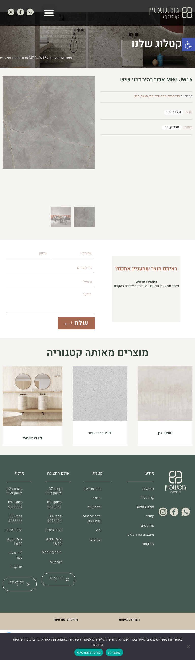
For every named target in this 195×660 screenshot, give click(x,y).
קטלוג (150, 516)
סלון (136, 96)
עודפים (95, 539)
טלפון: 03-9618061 (54, 505)
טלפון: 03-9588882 (15, 505)
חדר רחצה (173, 96)
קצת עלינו (147, 497)
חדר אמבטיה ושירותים (92, 519)
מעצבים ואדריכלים (140, 534)
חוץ (52, 57)
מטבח (144, 96)
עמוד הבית (64, 57)
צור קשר (148, 544)
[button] (188, 44)
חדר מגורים (93, 488)
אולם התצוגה (145, 507)
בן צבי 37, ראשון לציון (54, 491)
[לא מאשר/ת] (188, 646)
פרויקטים (147, 525)
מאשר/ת (114, 652)
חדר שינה (160, 96)
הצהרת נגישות (129, 619)
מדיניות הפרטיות (66, 619)
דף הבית (148, 488)
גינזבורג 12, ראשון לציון (14, 491)
